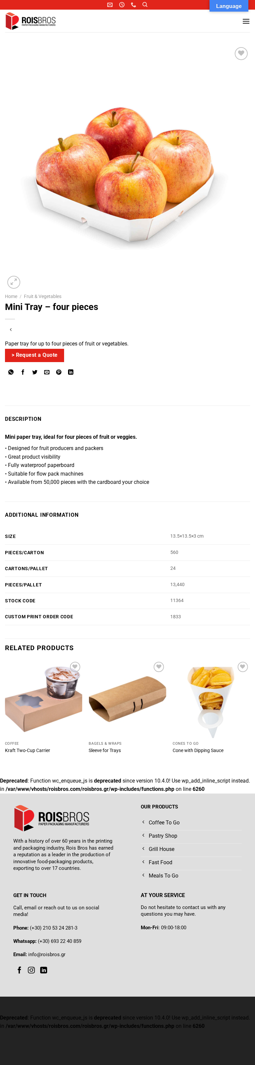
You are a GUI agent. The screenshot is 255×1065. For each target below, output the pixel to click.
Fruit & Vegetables (42, 296)
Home (11, 296)
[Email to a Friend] (47, 372)
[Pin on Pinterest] (58, 372)
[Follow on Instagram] (31, 970)
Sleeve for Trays (105, 750)
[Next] (250, 713)
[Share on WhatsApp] (11, 372)
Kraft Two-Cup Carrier (27, 750)
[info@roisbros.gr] (110, 5)
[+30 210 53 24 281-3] (134, 5)
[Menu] (246, 21)
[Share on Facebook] (23, 372)
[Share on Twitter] (35, 372)
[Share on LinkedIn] (70, 372)
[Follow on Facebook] (19, 970)
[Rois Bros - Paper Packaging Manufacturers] (39, 21)
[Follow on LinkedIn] (44, 970)
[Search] (144, 4)
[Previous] (5, 713)
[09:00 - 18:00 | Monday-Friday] (122, 5)
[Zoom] (13, 282)
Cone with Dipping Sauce (198, 750)
